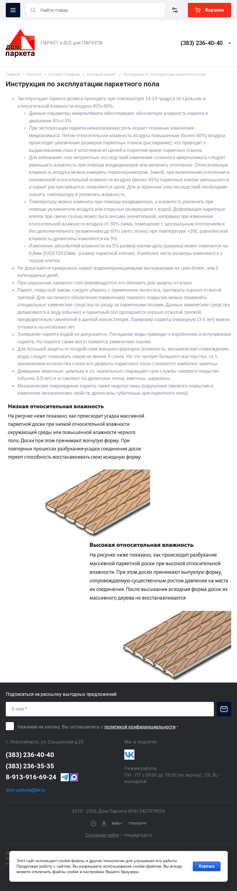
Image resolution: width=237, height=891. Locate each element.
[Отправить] (224, 709)
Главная (13, 74)
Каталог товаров (64, 74)
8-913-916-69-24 (31, 777)
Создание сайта (102, 835)
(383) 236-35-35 (30, 766)
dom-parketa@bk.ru (25, 790)
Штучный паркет (101, 74)
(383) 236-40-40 (202, 43)
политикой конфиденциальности (139, 727)
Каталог (34, 74)
